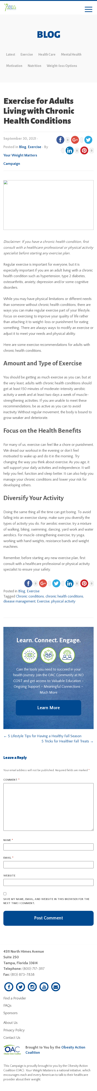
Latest (10, 54)
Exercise (27, 54)
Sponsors (10, 1013)
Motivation (14, 66)
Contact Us (11, 1038)
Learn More (48, 707)
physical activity (63, 601)
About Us (10, 1023)
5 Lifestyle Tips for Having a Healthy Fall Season (42, 736)
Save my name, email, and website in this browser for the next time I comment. (46, 901)
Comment (11, 779)
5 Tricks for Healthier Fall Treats (68, 741)
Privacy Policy (14, 1030)
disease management (19, 601)
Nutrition (34, 66)
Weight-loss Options (62, 66)
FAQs (7, 1006)
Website (9, 875)
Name (8, 840)
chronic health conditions (64, 596)
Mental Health (71, 54)
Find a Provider (14, 998)
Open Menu (88, 10)
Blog (22, 147)
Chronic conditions (30, 596)
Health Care (46, 54)
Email (8, 857)
